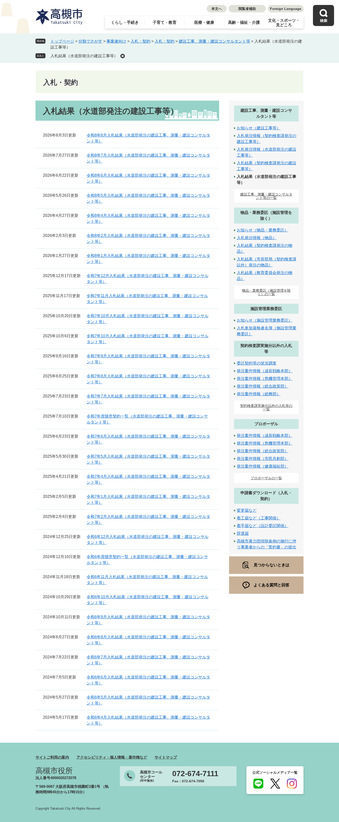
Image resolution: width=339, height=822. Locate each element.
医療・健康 (204, 22)
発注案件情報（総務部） (258, 394)
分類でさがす (90, 41)
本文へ (216, 9)
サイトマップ (166, 757)
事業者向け (116, 41)
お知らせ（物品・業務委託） (262, 230)
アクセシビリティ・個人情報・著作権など (111, 757)
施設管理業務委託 (266, 309)
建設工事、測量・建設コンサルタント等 (214, 41)
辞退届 (243, 533)
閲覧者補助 (247, 9)
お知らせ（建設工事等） (258, 128)
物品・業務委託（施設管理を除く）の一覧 (266, 292)
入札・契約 (140, 41)
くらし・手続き (125, 22)
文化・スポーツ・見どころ (284, 22)
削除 (122, 56)
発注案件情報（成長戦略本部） (264, 371)
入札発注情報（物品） (256, 238)
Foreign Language (285, 9)
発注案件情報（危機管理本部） (264, 378)
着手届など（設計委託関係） (262, 526)
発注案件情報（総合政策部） (262, 386)
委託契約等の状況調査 (256, 363)
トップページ (62, 41)
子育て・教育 (164, 22)
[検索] (323, 15)
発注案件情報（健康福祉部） (262, 466)
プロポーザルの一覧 (266, 478)
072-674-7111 (195, 773)
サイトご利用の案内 (52, 757)
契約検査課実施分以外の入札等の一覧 (266, 407)
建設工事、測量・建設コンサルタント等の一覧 (266, 196)
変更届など (247, 510)
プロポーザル (266, 424)
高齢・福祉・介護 (244, 22)
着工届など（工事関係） (258, 518)
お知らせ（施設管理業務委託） (264, 320)
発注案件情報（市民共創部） (262, 458)
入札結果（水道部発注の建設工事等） (84, 56)
